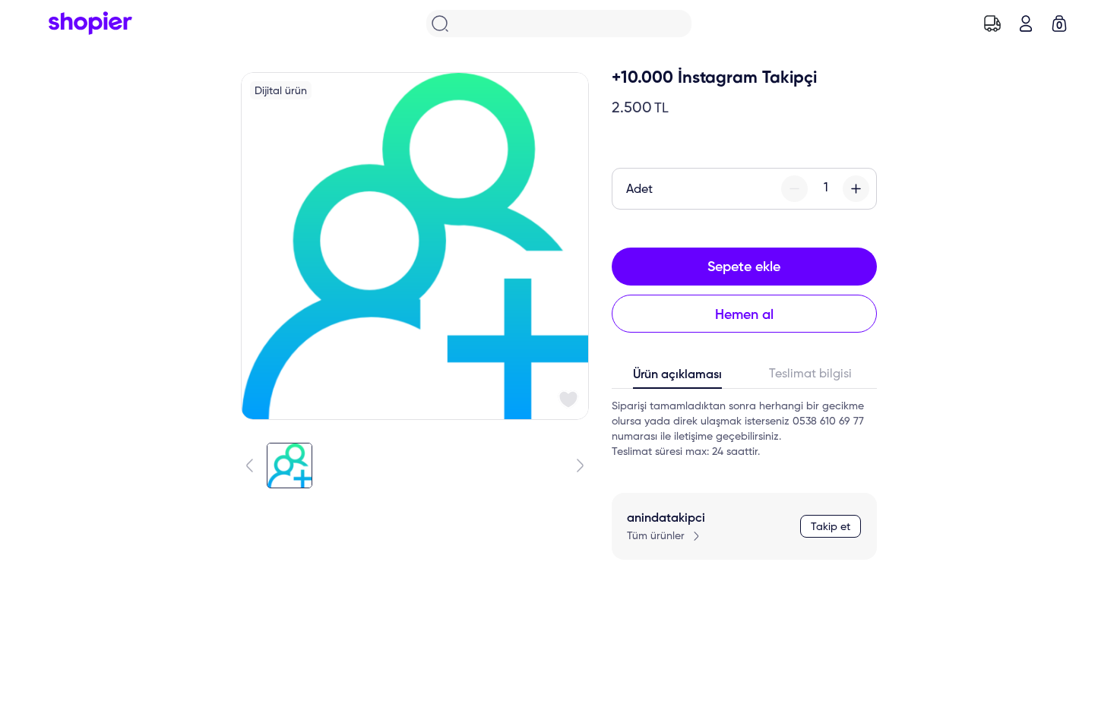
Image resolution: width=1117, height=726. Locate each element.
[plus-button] (856, 188)
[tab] (678, 378)
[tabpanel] (744, 429)
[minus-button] (794, 188)
